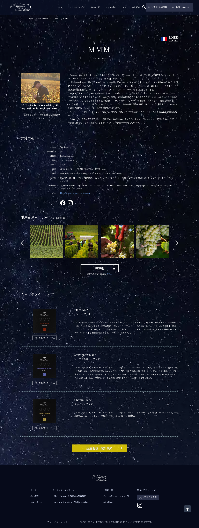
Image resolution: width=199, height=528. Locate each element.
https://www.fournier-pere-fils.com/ (75, 193)
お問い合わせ (183, 7)
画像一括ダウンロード (59, 218)
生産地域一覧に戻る (99, 448)
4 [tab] (44, 260)
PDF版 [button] (99, 268)
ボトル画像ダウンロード (43, 338)
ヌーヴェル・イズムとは (63, 490)
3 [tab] (39, 260)
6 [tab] (52, 260)
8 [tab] (61, 260)
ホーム (59, 7)
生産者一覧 (95, 7)
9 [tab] (65, 260)
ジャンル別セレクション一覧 (116, 496)
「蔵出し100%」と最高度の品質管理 (69, 496)
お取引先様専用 (159, 7)
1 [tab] (30, 260)
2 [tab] (35, 260)
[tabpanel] (46, 241)
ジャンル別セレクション (115, 7)
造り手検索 (108, 502)
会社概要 (136, 7)
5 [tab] (48, 260)
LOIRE (55, 18)
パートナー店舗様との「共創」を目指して (71, 502)
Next (176, 241)
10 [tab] (70, 260)
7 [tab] (57, 260)
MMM (65, 18)
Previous (22, 241)
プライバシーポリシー (58, 522)
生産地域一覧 (43, 18)
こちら (109, 274)
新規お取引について (146, 490)
